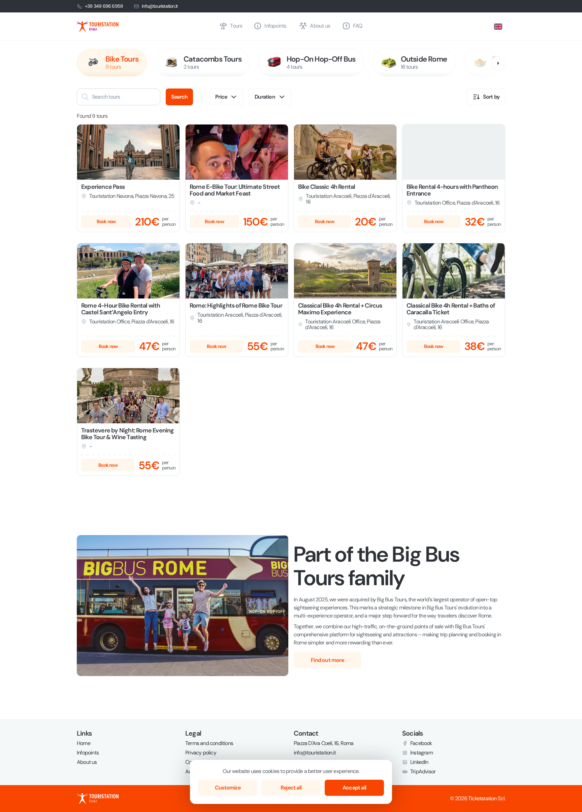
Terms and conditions (209, 743)
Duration (265, 96)
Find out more (327, 660)
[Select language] (498, 27)
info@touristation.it (159, 6)
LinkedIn (419, 762)
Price (221, 96)
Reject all (291, 787)
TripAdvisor (422, 771)
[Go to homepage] (145, 26)
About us (87, 762)
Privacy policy (200, 752)
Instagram (421, 752)
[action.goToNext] (498, 63)
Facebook (421, 743)
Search (179, 96)
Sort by (491, 96)
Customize (227, 787)
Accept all (354, 787)
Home (83, 743)
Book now (106, 221)
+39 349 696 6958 (104, 6)
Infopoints (88, 752)
